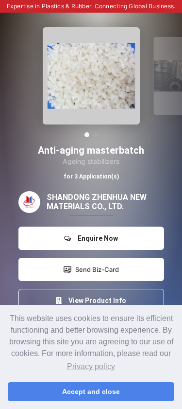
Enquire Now (96, 238)
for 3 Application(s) (91, 176)
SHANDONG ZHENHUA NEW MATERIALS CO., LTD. (97, 202)
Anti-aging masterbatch (91, 150)
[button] (86, 134)
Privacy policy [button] (91, 366)
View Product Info (96, 300)
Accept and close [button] (91, 391)
